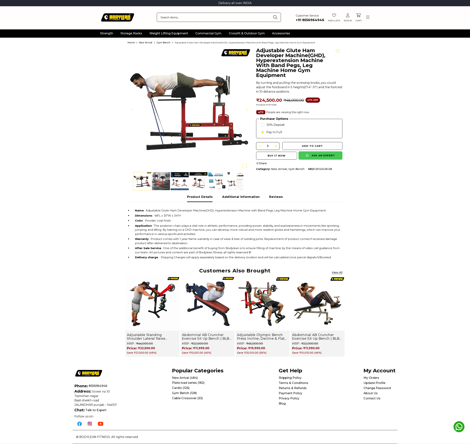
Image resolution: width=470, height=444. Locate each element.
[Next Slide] (246, 109)
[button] (189, 109)
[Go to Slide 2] (161, 181)
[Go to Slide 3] (180, 181)
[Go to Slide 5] (217, 181)
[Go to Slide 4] (198, 181)
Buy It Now (276, 155)
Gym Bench (296, 169)
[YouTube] (100, 424)
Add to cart (312, 145)
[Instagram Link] (90, 424)
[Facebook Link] (79, 424)
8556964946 (98, 386)
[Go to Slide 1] (142, 181)
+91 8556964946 (310, 20)
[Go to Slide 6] (236, 181)
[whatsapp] (458, 426)
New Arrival (279, 169)
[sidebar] (367, 17)
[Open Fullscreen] (245, 165)
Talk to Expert (95, 410)
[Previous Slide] (132, 109)
